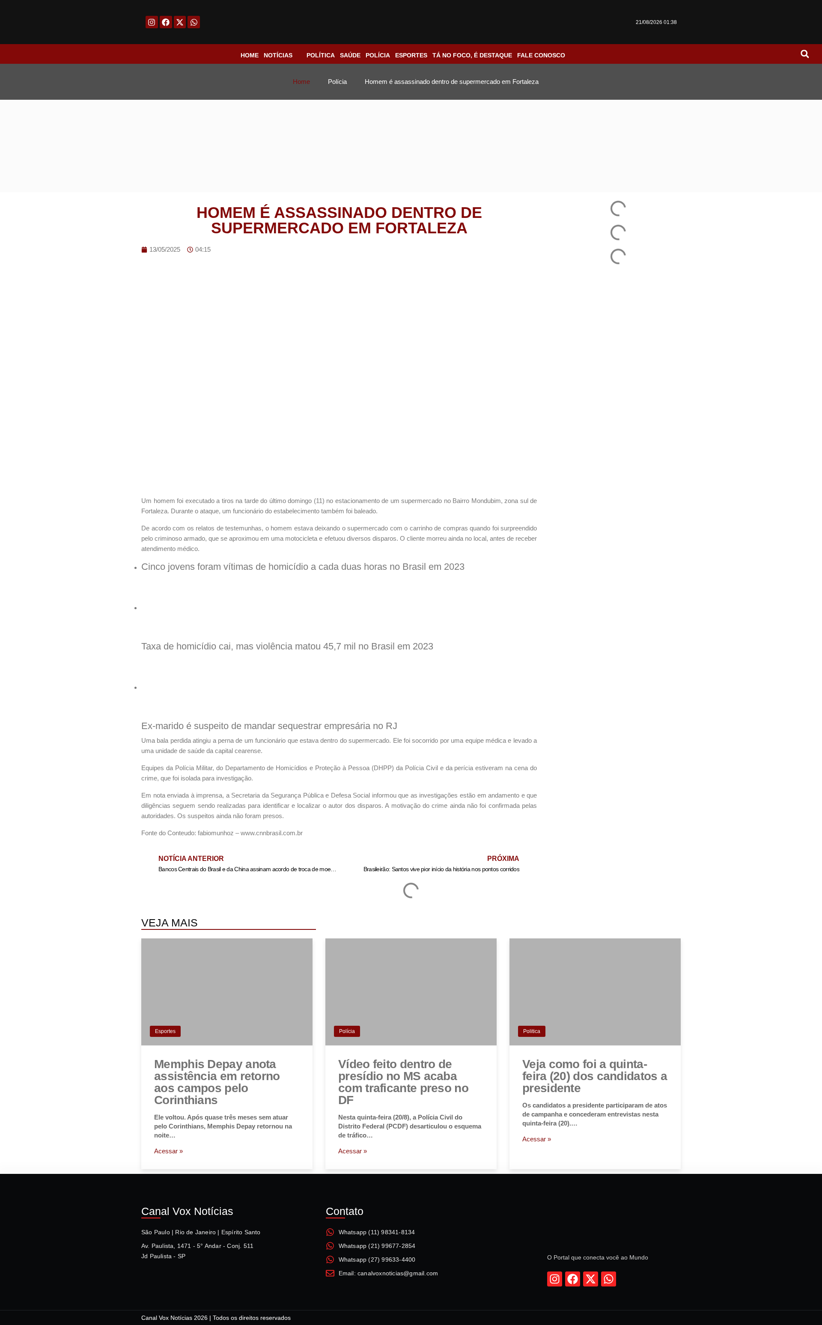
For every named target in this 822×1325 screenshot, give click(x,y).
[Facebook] (166, 22)
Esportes (165, 1031)
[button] (804, 54)
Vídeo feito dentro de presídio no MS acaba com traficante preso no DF (403, 1082)
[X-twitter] (180, 22)
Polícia (347, 1031)
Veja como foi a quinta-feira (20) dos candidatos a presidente (594, 1076)
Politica (531, 1031)
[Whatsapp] (194, 22)
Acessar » (168, 1151)
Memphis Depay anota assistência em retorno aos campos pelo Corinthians (217, 1082)
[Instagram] (152, 22)
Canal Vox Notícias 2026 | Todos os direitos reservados (216, 1317)
